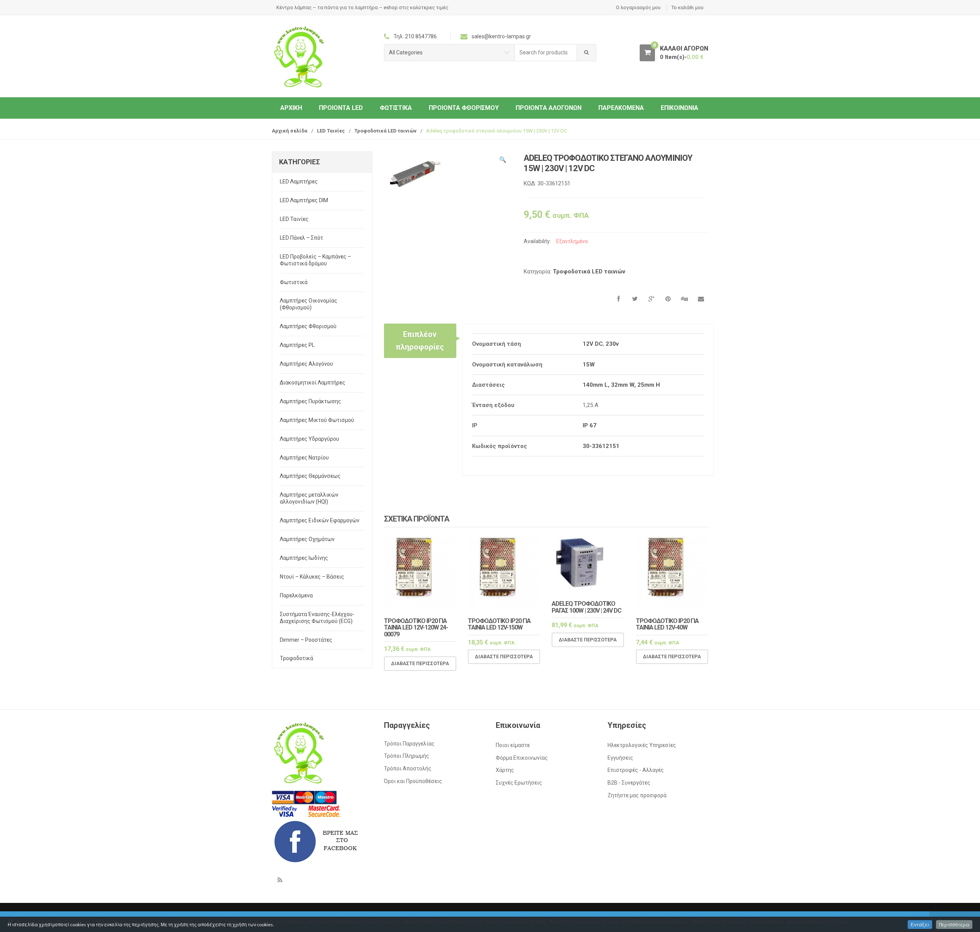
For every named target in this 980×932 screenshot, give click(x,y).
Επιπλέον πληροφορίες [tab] (420, 340)
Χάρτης (505, 770)
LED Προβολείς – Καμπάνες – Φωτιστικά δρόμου (315, 260)
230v (612, 343)
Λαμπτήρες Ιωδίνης (304, 558)
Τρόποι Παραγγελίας (409, 744)
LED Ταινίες (331, 131)
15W (589, 364)
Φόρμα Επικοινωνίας (522, 758)
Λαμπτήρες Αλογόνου (306, 364)
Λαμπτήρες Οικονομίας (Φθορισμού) (308, 304)
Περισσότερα (954, 924)
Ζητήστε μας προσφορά (637, 795)
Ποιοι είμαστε (513, 745)
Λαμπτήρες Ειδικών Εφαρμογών (319, 520)
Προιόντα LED (341, 107)
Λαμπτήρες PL (297, 345)
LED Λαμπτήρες (299, 181)
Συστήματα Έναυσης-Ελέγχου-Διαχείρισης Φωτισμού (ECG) (317, 617)
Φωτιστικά (396, 107)
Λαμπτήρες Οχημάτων (307, 539)
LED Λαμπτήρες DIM (304, 200)
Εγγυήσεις (620, 758)
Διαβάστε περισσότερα (420, 663)
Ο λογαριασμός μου (638, 7)
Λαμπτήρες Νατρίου (304, 458)
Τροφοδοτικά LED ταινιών (385, 131)
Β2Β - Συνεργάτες (629, 783)
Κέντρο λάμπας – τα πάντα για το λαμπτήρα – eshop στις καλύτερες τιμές (362, 7)
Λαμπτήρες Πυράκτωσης (310, 401)
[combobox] (546, 52)
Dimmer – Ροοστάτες (306, 640)
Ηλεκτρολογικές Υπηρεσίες (642, 745)
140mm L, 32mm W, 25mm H (621, 384)
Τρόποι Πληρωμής (406, 756)
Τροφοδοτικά (296, 658)
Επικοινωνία (679, 107)
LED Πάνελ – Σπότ (301, 238)
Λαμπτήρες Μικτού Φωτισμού (317, 420)
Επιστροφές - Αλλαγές (636, 770)
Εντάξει (920, 924)
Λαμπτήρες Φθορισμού (308, 326)
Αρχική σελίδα (289, 131)
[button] (502, 161)
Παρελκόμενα (621, 107)
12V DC (593, 343)
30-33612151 (601, 446)
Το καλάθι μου (687, 7)
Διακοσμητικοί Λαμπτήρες (312, 382)
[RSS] (280, 880)
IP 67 (589, 425)
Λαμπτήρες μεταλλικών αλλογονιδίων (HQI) (309, 498)
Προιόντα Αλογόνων (548, 107)
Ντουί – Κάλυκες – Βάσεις (312, 577)
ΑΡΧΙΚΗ (291, 107)
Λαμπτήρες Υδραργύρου (309, 439)
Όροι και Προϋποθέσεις (413, 781)
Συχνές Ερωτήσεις (519, 783)
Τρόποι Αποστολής (407, 768)
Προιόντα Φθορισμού (464, 107)
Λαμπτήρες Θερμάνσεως (310, 476)
